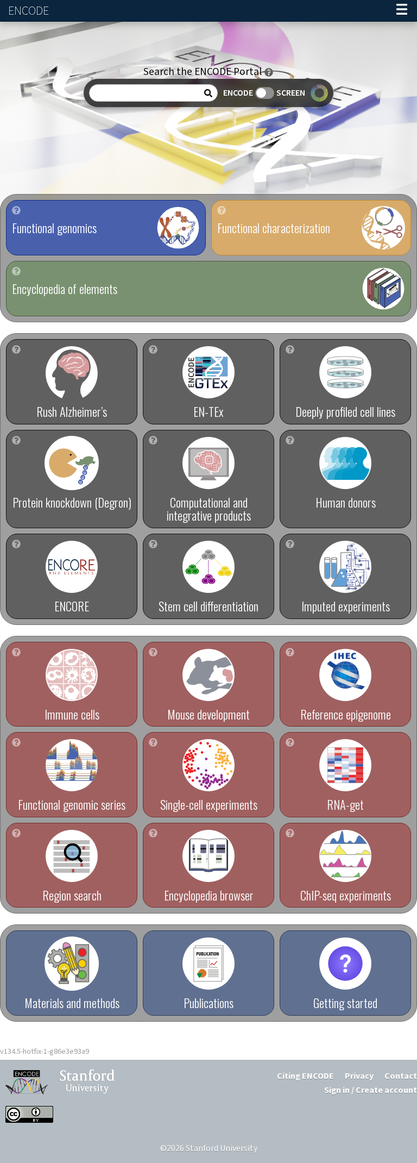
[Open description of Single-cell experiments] (153, 742)
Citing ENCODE (305, 1076)
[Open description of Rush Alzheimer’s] (16, 349)
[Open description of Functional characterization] (221, 210)
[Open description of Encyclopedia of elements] (16, 271)
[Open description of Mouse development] (153, 652)
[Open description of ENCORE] (16, 544)
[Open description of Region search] (16, 833)
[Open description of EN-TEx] (153, 349)
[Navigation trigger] (401, 11)
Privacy (359, 1076)
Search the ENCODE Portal (202, 72)
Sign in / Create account (370, 1090)
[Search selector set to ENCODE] (264, 93)
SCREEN (290, 93)
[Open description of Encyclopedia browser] (153, 833)
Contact (400, 1076)
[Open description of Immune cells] (16, 652)
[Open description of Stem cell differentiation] (153, 544)
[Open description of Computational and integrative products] (153, 440)
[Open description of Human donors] (290, 440)
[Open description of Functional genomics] (16, 210)
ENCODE (30, 11)
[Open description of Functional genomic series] (16, 742)
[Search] (208, 93)
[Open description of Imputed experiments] (290, 544)
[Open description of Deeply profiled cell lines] (290, 349)
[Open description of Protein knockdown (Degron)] (16, 440)
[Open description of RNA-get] (290, 742)
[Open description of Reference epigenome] (290, 652)
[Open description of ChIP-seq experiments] (290, 833)
